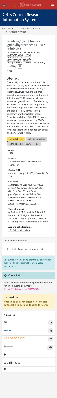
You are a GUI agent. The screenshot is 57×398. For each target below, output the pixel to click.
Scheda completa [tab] (36, 139)
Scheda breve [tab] (16, 139)
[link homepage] (10, 5)
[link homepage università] (30, 5)
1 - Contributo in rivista (29, 28)
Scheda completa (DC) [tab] (21, 144)
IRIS (3, 28)
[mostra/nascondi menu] (52, 4)
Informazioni (13, 275)
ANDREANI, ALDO (17, 52)
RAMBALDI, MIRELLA (24, 62)
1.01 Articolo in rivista (15, 31)
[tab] (37, 143)
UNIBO (11, 28)
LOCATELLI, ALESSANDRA (18, 58)
